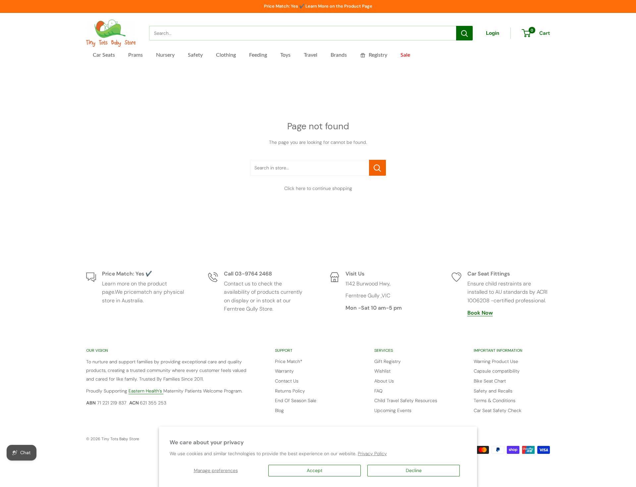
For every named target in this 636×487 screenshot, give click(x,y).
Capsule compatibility (497, 371)
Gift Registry (387, 361)
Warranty (284, 371)
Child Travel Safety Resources (405, 400)
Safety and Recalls (493, 391)
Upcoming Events (392, 410)
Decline (414, 470)
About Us (384, 381)
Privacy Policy (372, 454)
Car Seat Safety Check (497, 410)
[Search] (464, 33)
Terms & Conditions (494, 400)
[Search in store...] (377, 168)
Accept (314, 470)
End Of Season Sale (295, 400)
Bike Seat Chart (490, 381)
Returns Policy (290, 391)
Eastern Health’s (146, 391)
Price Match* (288, 361)
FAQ (378, 391)
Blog (279, 410)
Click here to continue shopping (318, 188)
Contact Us (286, 381)
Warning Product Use (496, 361)
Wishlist (382, 371)
